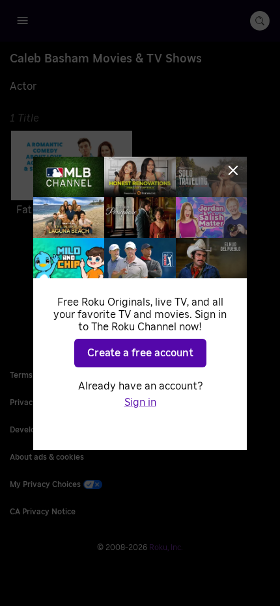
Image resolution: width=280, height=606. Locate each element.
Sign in (140, 402)
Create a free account (140, 353)
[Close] (233, 170)
